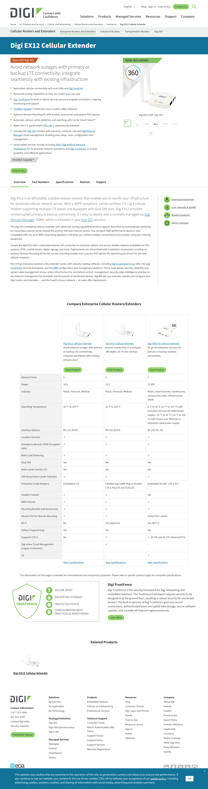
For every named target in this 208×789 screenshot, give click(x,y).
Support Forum (95, 736)
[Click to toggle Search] (194, 6)
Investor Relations (173, 724)
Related (85, 182)
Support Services (96, 745)
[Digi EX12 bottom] (164, 123)
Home (13, 24)
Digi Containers (78, 149)
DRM (55, 268)
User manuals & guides (183, 207)
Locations (169, 733)
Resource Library (134, 724)
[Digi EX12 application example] (150, 132)
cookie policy (158, 779)
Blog (143, 7)
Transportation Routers (137, 31)
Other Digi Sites (172, 742)
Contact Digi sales (19, 721)
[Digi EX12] (136, 123)
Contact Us (181, 7)
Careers (168, 711)
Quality (167, 752)
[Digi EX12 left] (146, 123)
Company (188, 16)
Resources (153, 16)
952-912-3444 (17, 717)
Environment (170, 715)
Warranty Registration (98, 749)
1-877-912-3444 (18, 712)
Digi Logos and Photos (137, 711)
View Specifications (73, 562)
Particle (53, 748)
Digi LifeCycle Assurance (61, 727)
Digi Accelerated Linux (123, 264)
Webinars (130, 738)
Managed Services (128, 16)
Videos (128, 733)
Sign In (152, 7)
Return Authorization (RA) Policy (100, 729)
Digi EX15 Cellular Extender (119, 343)
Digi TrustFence (21, 99)
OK (189, 778)
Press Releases (171, 747)
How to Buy (164, 7)
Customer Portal (96, 723)
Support (170, 16)
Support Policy (95, 740)
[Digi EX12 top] (174, 123)
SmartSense (55, 753)
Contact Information (22, 708)
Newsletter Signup (23, 735)
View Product (73, 370)
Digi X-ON (54, 732)
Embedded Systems (97, 702)
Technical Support (97, 718)
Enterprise (111, 24)
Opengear (54, 744)
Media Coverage (172, 738)
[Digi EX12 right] (155, 123)
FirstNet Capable (22, 109)
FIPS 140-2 (48, 125)
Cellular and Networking (58, 24)
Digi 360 (158, 31)
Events (128, 715)
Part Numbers (40, 182)
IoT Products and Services (32, 24)
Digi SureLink (76, 88)
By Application (56, 706)
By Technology (56, 711)
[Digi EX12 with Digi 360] (127, 123)
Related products (180, 215)
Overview (20, 182)
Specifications (64, 182)
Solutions (87, 16)
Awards (167, 706)
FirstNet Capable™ (23, 160)
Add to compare (179, 223)
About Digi (169, 702)
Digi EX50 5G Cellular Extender (163, 343)
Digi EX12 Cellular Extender (133, 24)
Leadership (169, 729)
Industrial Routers (110, 31)
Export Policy (170, 720)
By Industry (55, 702)
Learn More (116, 617)
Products (104, 16)
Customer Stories (134, 706)
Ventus (52, 757)
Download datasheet (182, 199)
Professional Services (98, 711)
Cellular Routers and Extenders (88, 24)
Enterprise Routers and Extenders (78, 31)
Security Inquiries (19, 726)
